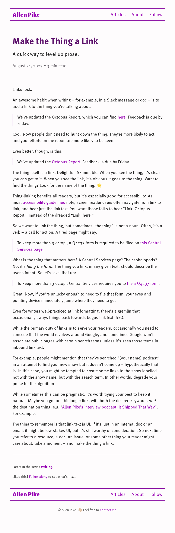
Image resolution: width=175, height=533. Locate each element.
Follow (155, 14)
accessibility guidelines (44, 202)
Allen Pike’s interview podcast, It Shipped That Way (108, 407)
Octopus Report (66, 161)
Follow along (38, 476)
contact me (108, 509)
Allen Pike (26, 14)
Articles (118, 14)
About (137, 14)
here (121, 117)
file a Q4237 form (143, 283)
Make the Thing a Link (55, 40)
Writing (46, 466)
